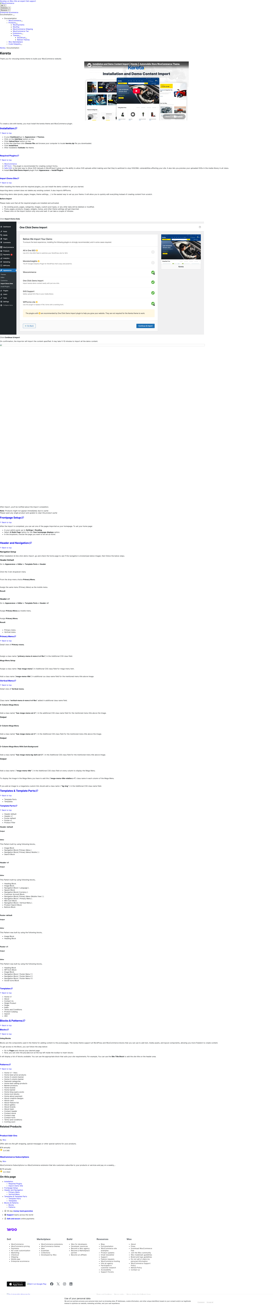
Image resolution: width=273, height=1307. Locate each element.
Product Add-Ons (8, 1135)
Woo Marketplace (16, 42)
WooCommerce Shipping (23, 29)
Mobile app (15, 1259)
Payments (15, 1248)
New (43, 1248)
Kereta (2, 48)
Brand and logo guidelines (141, 1257)
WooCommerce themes (50, 1246)
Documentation (6, 14)
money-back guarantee (23, 1211)
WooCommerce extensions (52, 1244)
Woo (4, 1140)
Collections (45, 1253)
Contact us (135, 1270)
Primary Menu (7, 636)
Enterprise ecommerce (20, 1261)
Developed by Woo (49, 1255)
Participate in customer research (108, 1266)
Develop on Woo (7, 1)
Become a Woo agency (80, 1248)
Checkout (15, 1255)
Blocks (3, 1029)
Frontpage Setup (10, 517)
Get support (31, 1)
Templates (5, 988)
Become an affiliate (79, 1255)
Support (10, 1215)
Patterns (4, 1064)
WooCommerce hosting (110, 1261)
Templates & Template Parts (17, 790)
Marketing (15, 1253)
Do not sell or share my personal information (140, 1260)
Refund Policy (136, 1268)
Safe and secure (13, 1219)
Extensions (17, 33)
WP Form (8, 166)
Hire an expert (20, 1)
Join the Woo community (141, 1253)
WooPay (16, 27)
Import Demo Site (8, 178)
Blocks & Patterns (11, 1020)
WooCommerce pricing (20, 1246)
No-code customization (20, 1250)
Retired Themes (23, 40)
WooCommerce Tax (21, 31)
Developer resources (79, 1246)
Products (12, 23)
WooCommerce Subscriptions (14, 1157)
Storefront (21, 38)
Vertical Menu (7, 680)
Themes (16, 35)
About (133, 1244)
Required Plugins (8, 155)
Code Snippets (14, 44)
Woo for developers (79, 1244)
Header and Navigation (14, 542)
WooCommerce (15, 20)
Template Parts (7, 806)
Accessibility (106, 1270)
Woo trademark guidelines (141, 1255)
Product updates (107, 1253)
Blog (103, 1244)
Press (133, 1246)
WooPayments (18, 25)
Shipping (14, 1257)
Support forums (107, 1272)
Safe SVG (8, 168)
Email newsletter (107, 1255)
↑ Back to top (6, 133)
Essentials (45, 1250)
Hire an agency (107, 1263)
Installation (7, 128)
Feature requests (107, 1259)
